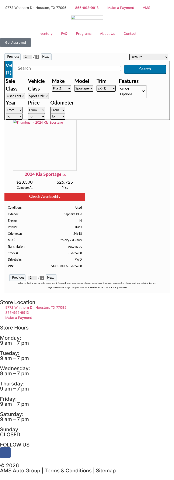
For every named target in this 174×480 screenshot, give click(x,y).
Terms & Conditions (68, 470)
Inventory (45, 33)
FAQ (64, 33)
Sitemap (106, 470)
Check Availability (44, 197)
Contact (129, 33)
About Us (107, 33)
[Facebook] (5, 452)
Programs (83, 33)
